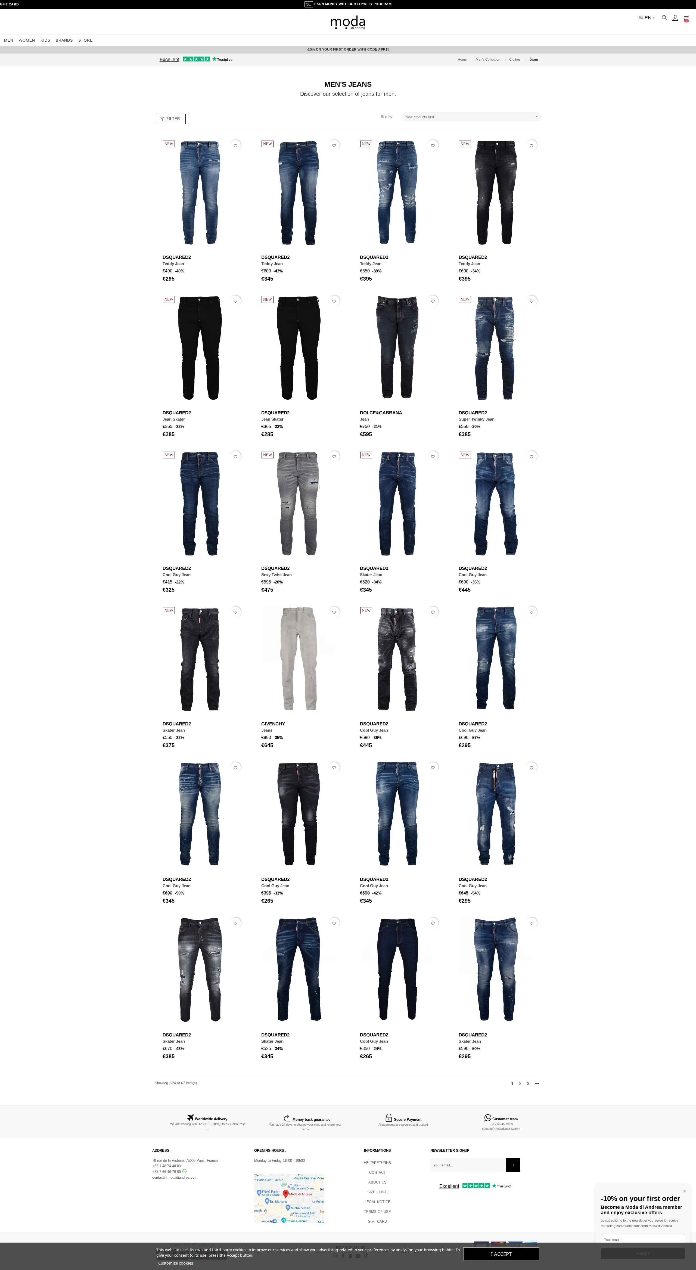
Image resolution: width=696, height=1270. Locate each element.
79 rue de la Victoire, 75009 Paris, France (185, 1161)
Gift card (377, 1221)
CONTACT (377, 1172)
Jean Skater (174, 419)
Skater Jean (371, 574)
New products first (472, 116)
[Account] (675, 18)
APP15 (384, 49)
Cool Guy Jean (177, 574)
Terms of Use (377, 1212)
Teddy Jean (173, 263)
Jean (364, 419)
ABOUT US (377, 1182)
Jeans (266, 730)
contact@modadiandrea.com (501, 1128)
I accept (501, 1254)
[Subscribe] (513, 1165)
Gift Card (9, 4)
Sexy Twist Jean (276, 574)
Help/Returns (377, 1163)
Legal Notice (377, 1202)
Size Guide (377, 1192)
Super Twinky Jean (477, 419)
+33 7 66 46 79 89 (501, 1124)
